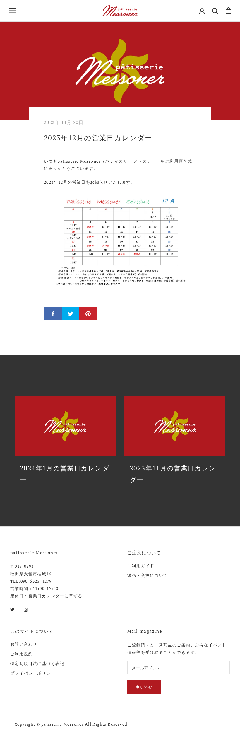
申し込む (144, 687)
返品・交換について (147, 575)
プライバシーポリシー (32, 673)
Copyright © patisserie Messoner (49, 724)
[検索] (215, 11)
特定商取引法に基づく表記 (37, 663)
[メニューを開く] (12, 10)
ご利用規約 (21, 654)
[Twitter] (12, 609)
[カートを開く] (228, 10)
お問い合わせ (23, 644)
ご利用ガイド (140, 565)
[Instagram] (26, 609)
